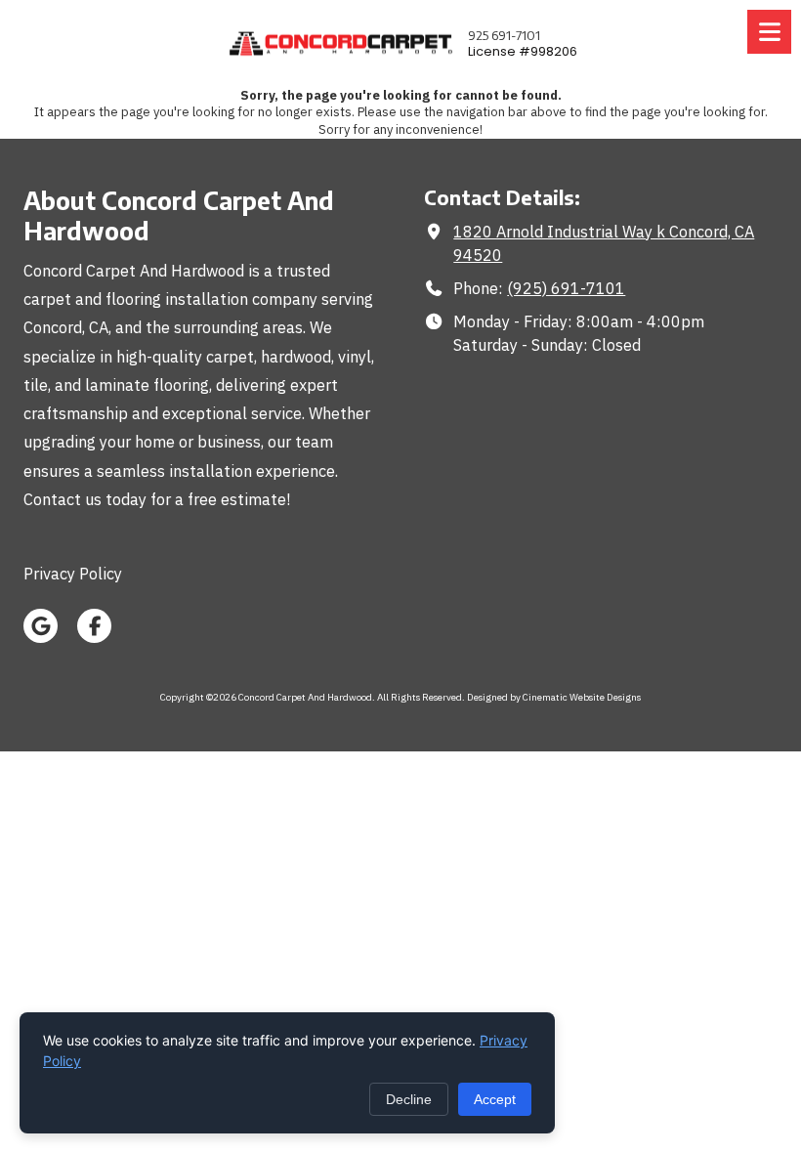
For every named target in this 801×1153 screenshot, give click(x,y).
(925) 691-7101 (566, 288)
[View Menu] (769, 32)
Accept (495, 1099)
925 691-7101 (504, 35)
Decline (409, 1099)
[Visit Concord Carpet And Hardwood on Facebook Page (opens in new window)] (94, 626)
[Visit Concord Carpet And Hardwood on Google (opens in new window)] (40, 626)
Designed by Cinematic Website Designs (554, 697)
